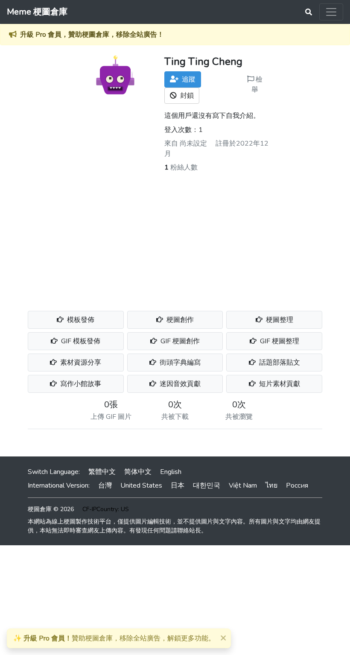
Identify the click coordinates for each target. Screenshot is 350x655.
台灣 (105, 485)
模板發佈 (79, 320)
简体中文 (138, 472)
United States (141, 485)
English (170, 472)
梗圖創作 (179, 320)
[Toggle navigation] (331, 11)
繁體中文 (102, 472)
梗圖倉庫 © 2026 (51, 509)
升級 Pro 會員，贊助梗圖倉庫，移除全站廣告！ (92, 34)
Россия (297, 485)
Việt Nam (243, 485)
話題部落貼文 (278, 362)
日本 (177, 485)
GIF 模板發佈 (79, 341)
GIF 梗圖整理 (278, 341)
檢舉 (256, 84)
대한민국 (206, 485)
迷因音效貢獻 (179, 384)
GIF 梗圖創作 (179, 341)
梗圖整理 (278, 320)
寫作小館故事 (79, 384)
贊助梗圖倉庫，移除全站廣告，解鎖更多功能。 (114, 638)
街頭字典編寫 (179, 362)
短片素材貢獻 (278, 384)
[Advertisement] (175, 236)
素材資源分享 (79, 362)
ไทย (271, 485)
